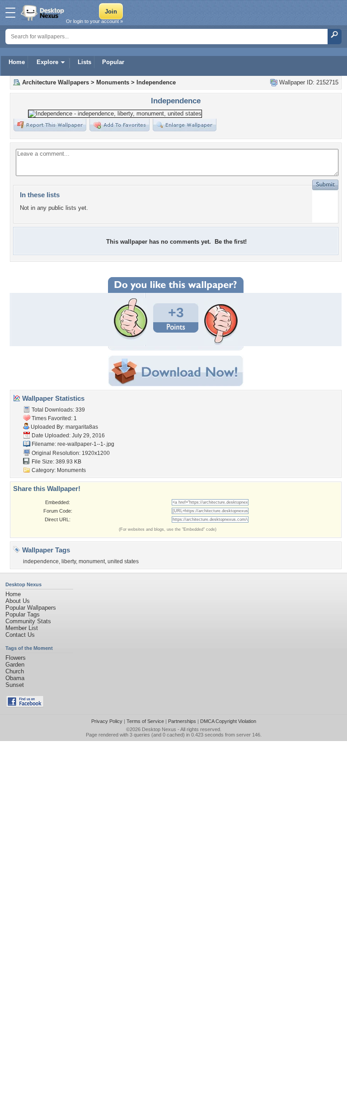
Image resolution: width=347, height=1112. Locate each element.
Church (14, 671)
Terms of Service (145, 721)
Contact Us (20, 634)
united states (123, 561)
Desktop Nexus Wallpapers (43, 12)
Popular (113, 62)
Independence (156, 82)
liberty (68, 561)
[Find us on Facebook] (24, 705)
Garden (14, 664)
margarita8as (82, 427)
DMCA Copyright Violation (228, 721)
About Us (17, 601)
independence (41, 561)
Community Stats (28, 621)
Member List (21, 628)
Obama (14, 678)
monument (92, 561)
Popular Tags (22, 614)
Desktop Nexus (159, 729)
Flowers (15, 657)
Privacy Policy (106, 721)
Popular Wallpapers (30, 607)
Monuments (112, 82)
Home (17, 62)
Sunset (14, 684)
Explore (47, 62)
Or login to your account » (94, 21)
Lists (84, 62)
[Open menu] (10, 12)
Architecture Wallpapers (55, 82)
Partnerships (182, 721)
